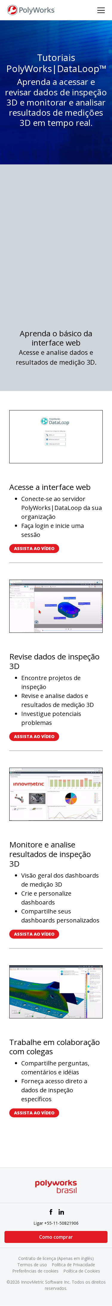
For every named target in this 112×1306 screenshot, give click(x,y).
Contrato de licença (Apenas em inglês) (56, 1258)
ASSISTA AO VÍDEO (34, 548)
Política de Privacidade (73, 1264)
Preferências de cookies (35, 1271)
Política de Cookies (81, 1271)
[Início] (31, 9)
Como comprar (56, 1237)
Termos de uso (32, 1264)
